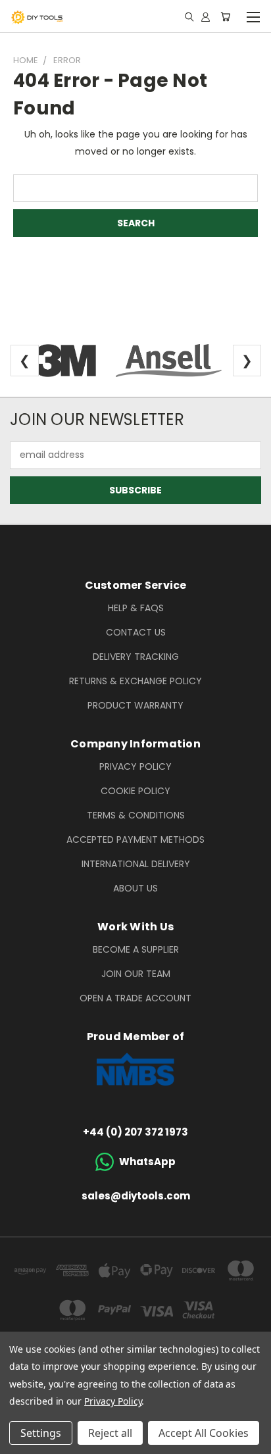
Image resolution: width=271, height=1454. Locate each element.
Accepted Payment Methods (135, 839)
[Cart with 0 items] (225, 16)
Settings (40, 1433)
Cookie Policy (135, 790)
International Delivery (136, 863)
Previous (20, 1441)
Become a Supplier (136, 949)
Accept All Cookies (204, 1433)
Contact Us (136, 632)
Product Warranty (135, 705)
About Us (135, 888)
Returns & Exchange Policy (135, 681)
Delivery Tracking (136, 656)
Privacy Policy (135, 766)
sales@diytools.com (136, 1196)
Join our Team (135, 973)
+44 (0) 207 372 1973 (135, 1132)
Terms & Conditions (136, 815)
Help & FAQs (136, 607)
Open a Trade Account (135, 998)
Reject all (110, 1433)
